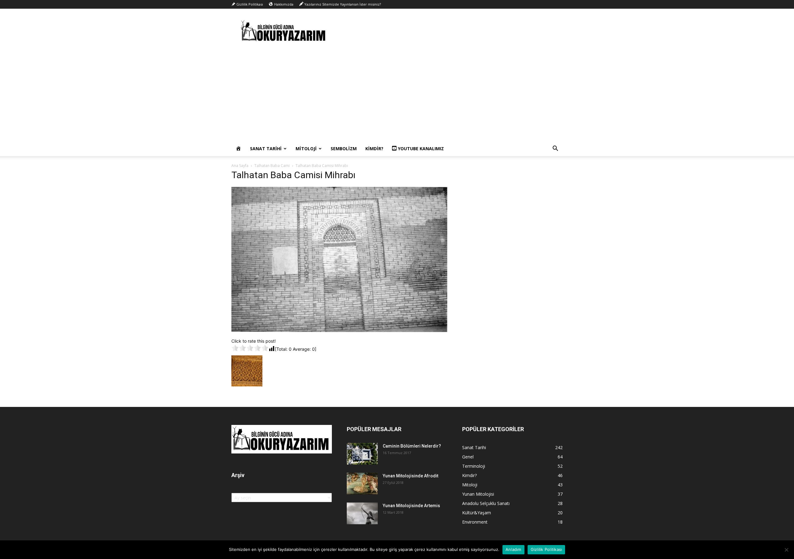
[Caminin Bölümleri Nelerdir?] (362, 454)
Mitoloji (306, 148)
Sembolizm (344, 148)
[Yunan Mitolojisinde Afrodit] (362, 483)
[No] (786, 550)
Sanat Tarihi (266, 148)
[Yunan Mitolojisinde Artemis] (362, 513)
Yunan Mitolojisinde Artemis (411, 505)
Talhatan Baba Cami (272, 165)
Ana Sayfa (239, 165)
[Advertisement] (397, 94)
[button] (555, 149)
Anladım (513, 549)
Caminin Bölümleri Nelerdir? (412, 446)
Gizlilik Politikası (546, 549)
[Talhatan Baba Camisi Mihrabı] (339, 331)
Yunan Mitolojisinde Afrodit (410, 475)
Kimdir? (374, 148)
